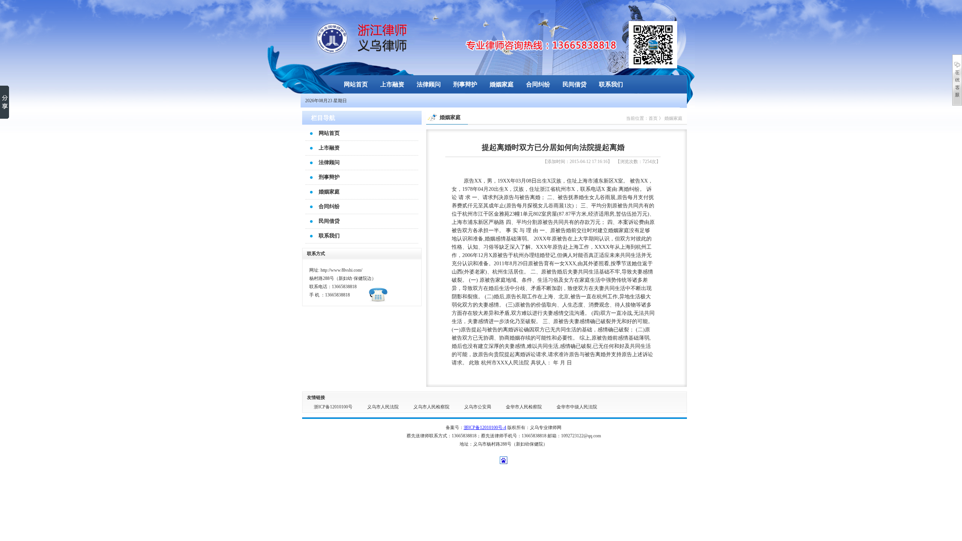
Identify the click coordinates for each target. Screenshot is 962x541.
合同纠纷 (538, 84)
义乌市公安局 (477, 407)
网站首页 (356, 84)
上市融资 (392, 84)
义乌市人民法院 (383, 407)
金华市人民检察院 (524, 407)
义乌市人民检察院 (431, 407)
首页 (653, 118)
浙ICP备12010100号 (333, 407)
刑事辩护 (465, 84)
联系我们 (611, 84)
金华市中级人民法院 (577, 407)
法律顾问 (429, 84)
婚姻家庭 (502, 84)
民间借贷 (575, 84)
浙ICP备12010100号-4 (485, 427)
